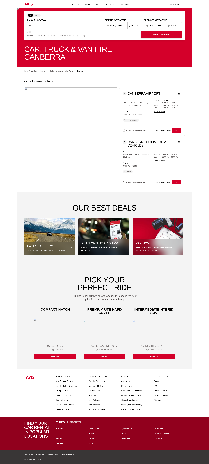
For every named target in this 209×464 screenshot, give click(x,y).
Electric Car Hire (62, 400)
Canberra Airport (143, 93)
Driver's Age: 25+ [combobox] (33, 35)
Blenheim (59, 443)
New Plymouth (61, 438)
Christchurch (94, 429)
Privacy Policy (127, 386)
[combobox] (67, 25)
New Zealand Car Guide (65, 381)
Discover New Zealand (65, 405)
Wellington (159, 429)
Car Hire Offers (95, 391)
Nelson (91, 433)
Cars (30, 15)
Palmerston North (162, 433)
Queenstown (127, 429)
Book (71, 4)
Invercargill (126, 438)
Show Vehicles (161, 34)
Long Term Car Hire (63, 395)
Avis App (92, 395)
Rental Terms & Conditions (131, 391)
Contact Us (158, 381)
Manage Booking (84, 4)
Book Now (55, 357)
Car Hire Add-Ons (96, 386)
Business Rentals (125, 4)
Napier (124, 433)
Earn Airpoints (94, 405)
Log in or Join (174, 4)
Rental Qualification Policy (131, 405)
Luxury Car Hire (62, 391)
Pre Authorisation (161, 395)
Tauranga (158, 438)
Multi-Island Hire (62, 409)
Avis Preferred (110, 4)
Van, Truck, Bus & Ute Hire (66, 386)
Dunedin (59, 433)
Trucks (36, 15)
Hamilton (92, 438)
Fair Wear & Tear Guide (130, 409)
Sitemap (157, 400)
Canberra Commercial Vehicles (147, 143)
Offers (97, 4)
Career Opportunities (129, 400)
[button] (50, 236)
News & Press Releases (131, 395)
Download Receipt (161, 391)
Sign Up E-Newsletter (97, 409)
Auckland (59, 429)
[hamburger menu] (184, 4)
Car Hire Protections (97, 381)
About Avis (125, 381)
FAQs (156, 386)
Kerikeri (92, 443)
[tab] (61, 422)
